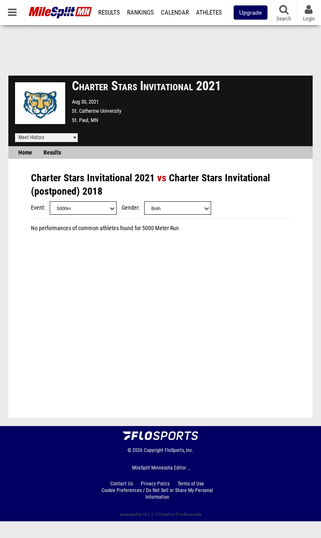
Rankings (140, 12)
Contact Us (121, 484)
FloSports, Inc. (179, 450)
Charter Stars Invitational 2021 (93, 178)
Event (37, 207)
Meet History (31, 137)
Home (25, 152)
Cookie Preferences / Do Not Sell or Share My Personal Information (157, 493)
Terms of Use (191, 484)
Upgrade (250, 12)
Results (109, 12)
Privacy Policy (155, 484)
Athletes (209, 12)
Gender (130, 207)
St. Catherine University (96, 111)
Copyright (153, 450)
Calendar (175, 12)
